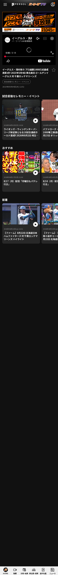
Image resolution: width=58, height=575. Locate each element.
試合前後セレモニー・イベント (16, 81)
